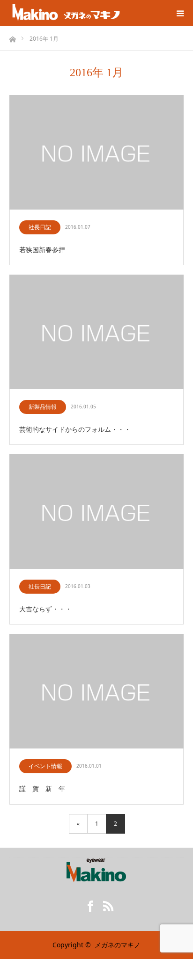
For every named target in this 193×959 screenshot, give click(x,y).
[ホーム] (12, 36)
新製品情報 (43, 407)
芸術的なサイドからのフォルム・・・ (75, 429)
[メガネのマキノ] (66, 13)
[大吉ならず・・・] (96, 512)
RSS (105, 904)
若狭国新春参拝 (42, 249)
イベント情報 (45, 766)
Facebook (88, 904)
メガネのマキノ (118, 944)
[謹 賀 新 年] (96, 691)
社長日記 (40, 227)
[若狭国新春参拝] (96, 153)
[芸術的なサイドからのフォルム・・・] (96, 332)
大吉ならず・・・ (45, 608)
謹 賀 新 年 (42, 788)
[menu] (180, 13)
